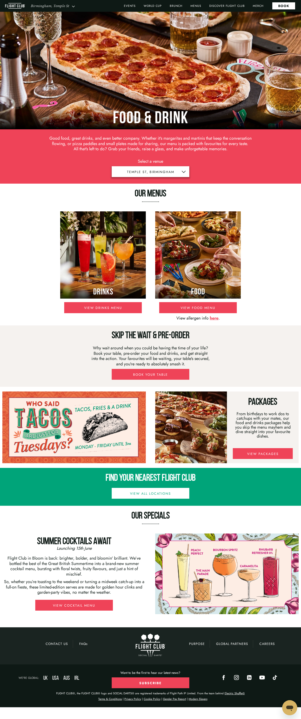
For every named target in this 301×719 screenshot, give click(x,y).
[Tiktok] (275, 678)
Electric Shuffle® (235, 693)
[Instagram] (236, 678)
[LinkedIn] (249, 678)
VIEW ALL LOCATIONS (150, 493)
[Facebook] (224, 678)
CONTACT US (57, 643)
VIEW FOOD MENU (198, 307)
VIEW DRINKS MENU (103, 307)
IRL (76, 678)
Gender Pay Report (174, 699)
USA (55, 678)
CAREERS (267, 643)
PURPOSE (197, 643)
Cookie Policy (152, 699)
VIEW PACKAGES (263, 453)
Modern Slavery (198, 699)
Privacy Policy (132, 699)
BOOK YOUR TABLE (150, 374)
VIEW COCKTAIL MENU (74, 605)
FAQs (83, 643)
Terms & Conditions (110, 699)
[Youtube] (262, 678)
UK (45, 678)
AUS (66, 678)
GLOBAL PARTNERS (232, 643)
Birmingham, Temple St (50, 6)
